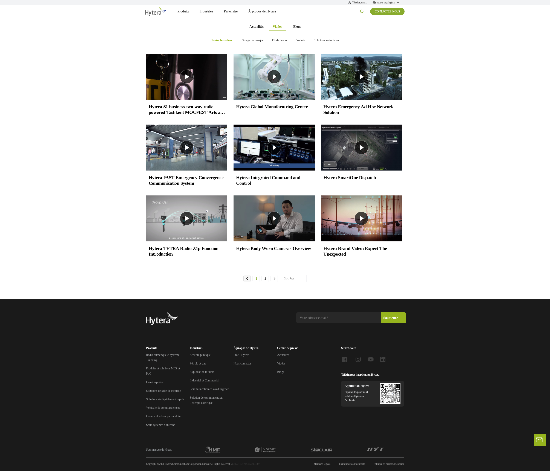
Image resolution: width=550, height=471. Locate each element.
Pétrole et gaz (198, 363)
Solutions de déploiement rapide (165, 399)
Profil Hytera (241, 355)
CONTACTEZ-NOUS (387, 11)
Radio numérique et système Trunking (162, 357)
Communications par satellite (163, 416)
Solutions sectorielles (326, 40)
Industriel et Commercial (204, 380)
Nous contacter (242, 363)
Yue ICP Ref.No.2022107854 (245, 463)
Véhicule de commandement (163, 407)
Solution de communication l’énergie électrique (206, 400)
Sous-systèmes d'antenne (160, 425)
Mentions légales (322, 463)
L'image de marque (252, 40)
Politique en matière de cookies (389, 463)
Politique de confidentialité (352, 463)
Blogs (297, 26)
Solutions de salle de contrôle (163, 390)
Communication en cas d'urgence (209, 389)
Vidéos (277, 26)
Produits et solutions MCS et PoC (163, 371)
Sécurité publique (200, 355)
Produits (300, 40)
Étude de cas (279, 40)
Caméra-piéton (154, 382)
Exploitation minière (202, 371)
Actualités (256, 26)
